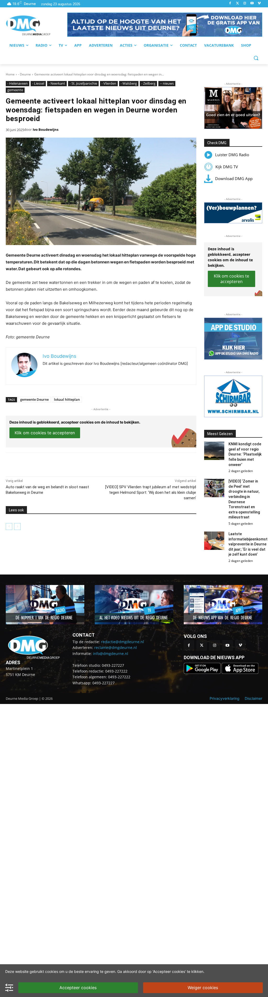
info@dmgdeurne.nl (110, 653)
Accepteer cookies (78, 987)
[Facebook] (230, 4)
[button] (165, 24)
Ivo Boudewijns (45, 129)
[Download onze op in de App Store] (240, 672)
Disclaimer (253, 698)
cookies (51, 971)
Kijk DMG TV (226, 166)
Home (10, 74)
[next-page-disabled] (17, 526)
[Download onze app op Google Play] (203, 672)
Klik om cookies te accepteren (45, 432)
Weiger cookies (203, 987)
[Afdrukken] (78, 463)
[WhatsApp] (66, 463)
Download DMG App (234, 178)
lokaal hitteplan (67, 399)
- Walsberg (129, 83)
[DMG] (36, 25)
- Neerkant (57, 83)
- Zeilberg (148, 83)
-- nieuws (167, 83)
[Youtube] (252, 4)
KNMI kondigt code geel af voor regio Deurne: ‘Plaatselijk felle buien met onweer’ (244, 454)
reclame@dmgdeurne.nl (115, 647)
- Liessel (38, 83)
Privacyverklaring (224, 698)
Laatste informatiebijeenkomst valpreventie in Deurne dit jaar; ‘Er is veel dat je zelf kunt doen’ (247, 544)
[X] (54, 463)
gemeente (15, 90)
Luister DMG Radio (232, 154)
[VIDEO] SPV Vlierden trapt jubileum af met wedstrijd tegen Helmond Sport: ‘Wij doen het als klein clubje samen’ (150, 492)
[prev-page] (9, 526)
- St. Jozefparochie (83, 83)
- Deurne (24, 74)
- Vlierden (109, 83)
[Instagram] (245, 4)
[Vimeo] (259, 4)
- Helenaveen (17, 83)
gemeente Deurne (34, 399)
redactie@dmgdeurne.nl (122, 641)
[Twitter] (237, 4)
